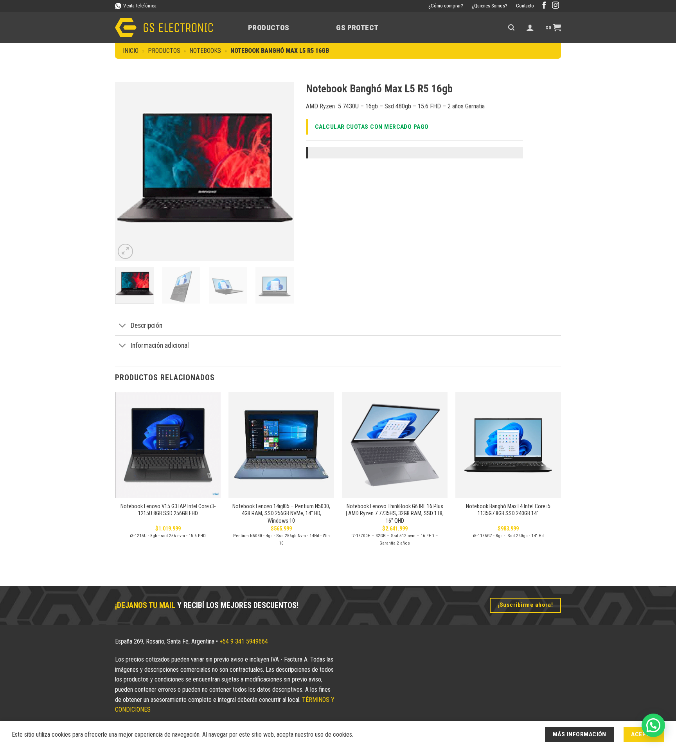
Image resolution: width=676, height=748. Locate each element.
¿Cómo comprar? (445, 6)
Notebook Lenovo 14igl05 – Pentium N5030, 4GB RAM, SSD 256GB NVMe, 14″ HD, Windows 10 (281, 513)
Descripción (146, 325)
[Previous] (128, 172)
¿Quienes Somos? (489, 6)
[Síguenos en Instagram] (555, 6)
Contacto (525, 6)
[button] (511, 27)
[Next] (280, 172)
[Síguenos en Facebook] (544, 6)
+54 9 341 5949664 (243, 641)
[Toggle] (122, 326)
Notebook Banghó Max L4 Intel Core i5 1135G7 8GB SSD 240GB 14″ (508, 510)
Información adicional (160, 345)
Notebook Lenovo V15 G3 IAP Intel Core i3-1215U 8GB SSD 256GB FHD (168, 510)
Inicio (130, 50)
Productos (268, 27)
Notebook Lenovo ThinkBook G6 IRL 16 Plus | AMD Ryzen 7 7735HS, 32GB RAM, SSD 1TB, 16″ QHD (395, 513)
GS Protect (357, 27)
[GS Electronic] (164, 27)
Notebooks (205, 50)
